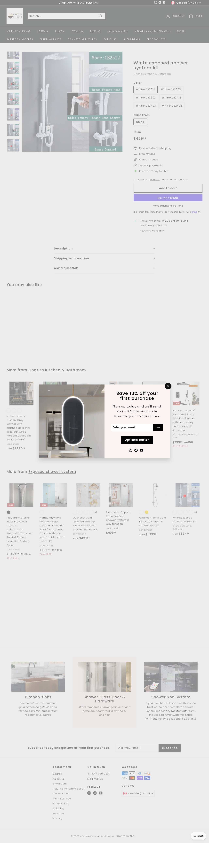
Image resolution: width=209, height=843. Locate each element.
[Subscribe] (158, 427)
